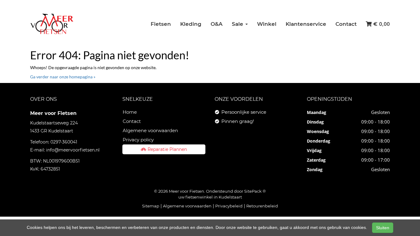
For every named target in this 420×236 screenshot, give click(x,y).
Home (130, 112)
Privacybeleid (229, 205)
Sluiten (382, 227)
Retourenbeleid (262, 205)
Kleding (190, 24)
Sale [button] (238, 24)
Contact (346, 24)
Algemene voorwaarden (150, 130)
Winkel (266, 24)
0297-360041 (63, 142)
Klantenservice (306, 24)
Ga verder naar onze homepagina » (62, 76)
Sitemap (150, 205)
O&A (217, 24)
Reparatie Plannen (167, 149)
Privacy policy (138, 140)
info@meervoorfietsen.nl (73, 150)
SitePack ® (255, 191)
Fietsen (161, 24)
